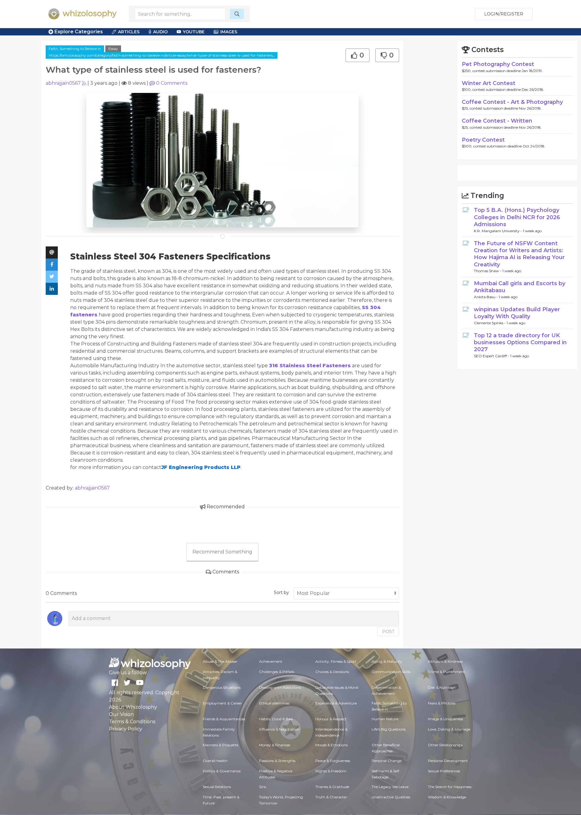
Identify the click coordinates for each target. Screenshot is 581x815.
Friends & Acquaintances (224, 719)
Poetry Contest (483, 140)
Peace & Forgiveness (332, 760)
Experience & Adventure (336, 703)
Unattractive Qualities (391, 797)
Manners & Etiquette (220, 745)
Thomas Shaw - (488, 271)
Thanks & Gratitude (332, 786)
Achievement (270, 661)
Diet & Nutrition (441, 687)
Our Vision (121, 714)
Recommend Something (222, 552)
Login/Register (503, 14)
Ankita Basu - (486, 297)
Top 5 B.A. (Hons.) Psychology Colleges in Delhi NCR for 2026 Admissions (517, 217)
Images (228, 32)
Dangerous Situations (222, 687)
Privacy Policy (125, 729)
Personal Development (448, 760)
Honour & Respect (330, 719)
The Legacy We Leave (390, 786)
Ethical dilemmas (274, 703)
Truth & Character (331, 797)
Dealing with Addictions (280, 687)
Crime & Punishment (446, 671)
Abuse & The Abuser (220, 661)
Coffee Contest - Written (497, 120)
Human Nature (385, 719)
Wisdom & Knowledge (447, 797)
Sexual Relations (217, 786)
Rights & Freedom (330, 771)
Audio (160, 32)
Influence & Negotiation (279, 729)
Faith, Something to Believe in (75, 48)
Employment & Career (222, 703)
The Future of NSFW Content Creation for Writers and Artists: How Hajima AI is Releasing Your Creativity (519, 254)
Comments (171, 83)
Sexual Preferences (444, 771)
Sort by (281, 592)
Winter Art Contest (488, 83)
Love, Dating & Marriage (449, 729)
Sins (262, 786)
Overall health (215, 760)
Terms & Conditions (132, 721)
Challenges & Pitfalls (276, 671)
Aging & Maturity (387, 661)
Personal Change (387, 760)
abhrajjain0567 (63, 83)
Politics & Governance (222, 771)
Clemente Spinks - (490, 323)
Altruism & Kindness (445, 661)
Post (388, 631)
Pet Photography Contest (498, 64)
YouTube (194, 32)
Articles (129, 32)
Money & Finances (274, 745)
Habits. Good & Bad (276, 719)
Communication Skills (391, 671)
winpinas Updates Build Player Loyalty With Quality (517, 313)
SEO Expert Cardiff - (492, 356)
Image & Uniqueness (445, 719)
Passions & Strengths (277, 760)
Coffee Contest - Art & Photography (512, 102)
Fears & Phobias (441, 703)
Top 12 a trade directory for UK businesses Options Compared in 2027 (520, 342)
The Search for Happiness (449, 786)
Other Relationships (445, 745)
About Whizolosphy (133, 707)
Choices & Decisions (332, 671)
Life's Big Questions (388, 729)
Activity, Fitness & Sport (335, 661)
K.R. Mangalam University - (498, 231)
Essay (113, 48)
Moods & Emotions (331, 745)
